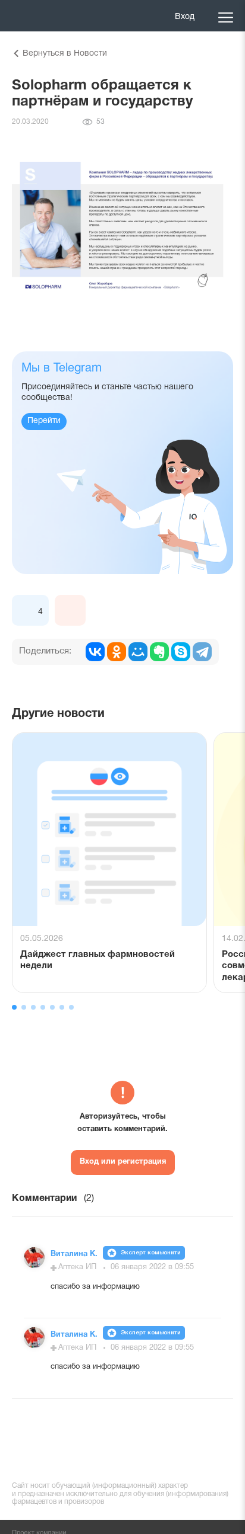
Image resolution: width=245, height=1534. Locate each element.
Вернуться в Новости (65, 53)
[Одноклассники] (116, 651)
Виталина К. (75, 1254)
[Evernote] (159, 651)
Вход (184, 17)
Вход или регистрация (123, 1161)
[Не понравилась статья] (70, 610)
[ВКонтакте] (95, 651)
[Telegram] (202, 651)
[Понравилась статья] (27, 610)
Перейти (44, 421)
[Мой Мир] (137, 651)
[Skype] (180, 651)
